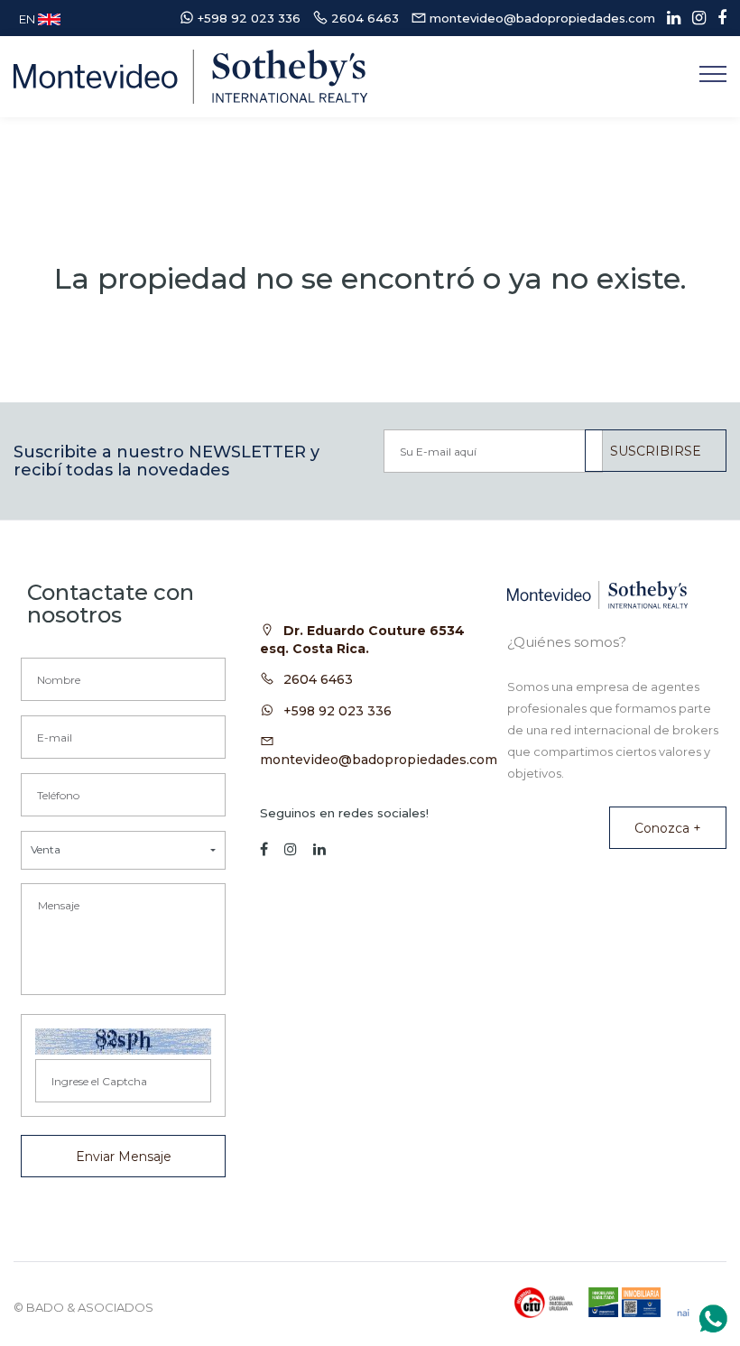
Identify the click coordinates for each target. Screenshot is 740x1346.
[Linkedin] (669, 18)
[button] (123, 850)
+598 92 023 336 (337, 711)
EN (28, 19)
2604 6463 (318, 679)
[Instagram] (694, 18)
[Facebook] (717, 18)
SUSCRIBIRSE (655, 451)
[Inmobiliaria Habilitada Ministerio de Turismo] (624, 1302)
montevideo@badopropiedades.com (378, 759)
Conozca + (667, 828)
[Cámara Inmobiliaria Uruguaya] (543, 1302)
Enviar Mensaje (123, 1156)
